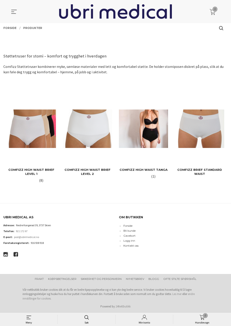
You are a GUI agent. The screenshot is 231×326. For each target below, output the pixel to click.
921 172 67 (22, 231)
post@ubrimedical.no (26, 237)
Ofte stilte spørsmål (179, 279)
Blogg (153, 279)
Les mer (177, 294)
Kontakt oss (131, 245)
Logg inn (129, 240)
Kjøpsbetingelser (62, 279)
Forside (127, 225)
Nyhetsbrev (135, 279)
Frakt (39, 279)
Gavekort (129, 235)
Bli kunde (129, 230)
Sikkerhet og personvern (101, 279)
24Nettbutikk (123, 306)
